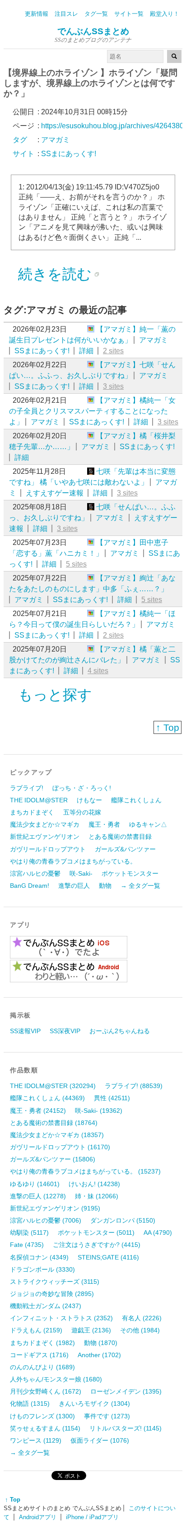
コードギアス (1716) (39, 1355)
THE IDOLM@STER (39, 800)
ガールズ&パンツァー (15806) (52, 1159)
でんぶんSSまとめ (93, 31)
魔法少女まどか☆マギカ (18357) (57, 1134)
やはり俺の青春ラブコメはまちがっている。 (73, 861)
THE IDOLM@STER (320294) (53, 1085)
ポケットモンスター (130, 873)
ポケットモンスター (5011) (96, 1232)
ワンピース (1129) (35, 1440)
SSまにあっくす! (42, 351)
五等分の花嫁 (82, 812)
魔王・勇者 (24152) (38, 1110)
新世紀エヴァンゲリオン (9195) (55, 1208)
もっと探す (55, 695)
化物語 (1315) (30, 1403)
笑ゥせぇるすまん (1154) (45, 1428)
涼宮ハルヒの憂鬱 (35, 873)
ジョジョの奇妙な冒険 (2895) (52, 1293)
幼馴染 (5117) (29, 1232)
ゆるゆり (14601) (35, 1184)
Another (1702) (99, 1355)
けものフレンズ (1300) (42, 1416)
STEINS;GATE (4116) (108, 1257)
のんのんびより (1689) (42, 1367)
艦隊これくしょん (136, 800)
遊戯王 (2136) (91, 1330)
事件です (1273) (107, 1416)
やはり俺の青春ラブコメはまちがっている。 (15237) (85, 1171)
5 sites (76, 564)
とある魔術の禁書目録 (120, 836)
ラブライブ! (26, 788)
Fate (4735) (27, 1244)
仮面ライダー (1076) (99, 1440)
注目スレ (66, 13)
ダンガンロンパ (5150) (122, 1220)
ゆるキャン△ (148, 824)
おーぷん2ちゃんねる (119, 1031)
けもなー (89, 800)
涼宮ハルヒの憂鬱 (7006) (45, 1220)
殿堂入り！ (164, 13)
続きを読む (55, 274)
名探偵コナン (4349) (39, 1257)
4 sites (98, 671)
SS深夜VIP (65, 1031)
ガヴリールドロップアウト (48, 849)
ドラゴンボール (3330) (42, 1269)
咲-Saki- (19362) (98, 1110)
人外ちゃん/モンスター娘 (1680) (56, 1379)
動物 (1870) (100, 1342)
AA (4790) (158, 1232)
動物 (105, 885)
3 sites (113, 386)
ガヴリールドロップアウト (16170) (60, 1147)
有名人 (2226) (142, 1318)
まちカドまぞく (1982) (42, 1342)
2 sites (113, 351)
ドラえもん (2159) (36, 1330)
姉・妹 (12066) (96, 1196)
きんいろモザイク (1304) (94, 1403)
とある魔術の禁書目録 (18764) (54, 1122)
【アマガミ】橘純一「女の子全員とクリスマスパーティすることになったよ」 (92, 411)
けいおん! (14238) (94, 1184)
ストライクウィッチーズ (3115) (54, 1281)
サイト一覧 (129, 13)
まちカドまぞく (32, 812)
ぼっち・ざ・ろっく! (81, 788)
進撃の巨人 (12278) (38, 1196)
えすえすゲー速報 (55, 493)
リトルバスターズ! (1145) (125, 1428)
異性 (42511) (112, 1098)
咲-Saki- (81, 873)
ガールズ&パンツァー (125, 849)
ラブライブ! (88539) (134, 1085)
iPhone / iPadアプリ (92, 1517)
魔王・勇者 (104, 824)
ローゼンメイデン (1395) (126, 1391)
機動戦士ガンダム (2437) (45, 1305)
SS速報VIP (25, 1031)
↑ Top (167, 727)
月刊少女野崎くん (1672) (45, 1391)
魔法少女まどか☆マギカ (44, 824)
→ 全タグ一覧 (140, 885)
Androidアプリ (37, 1517)
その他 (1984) (140, 1330)
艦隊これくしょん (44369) (47, 1098)
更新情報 (36, 13)
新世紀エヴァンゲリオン (44, 836)
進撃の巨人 (74, 885)
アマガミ (153, 340)
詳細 (86, 351)
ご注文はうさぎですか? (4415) (96, 1244)
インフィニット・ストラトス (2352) (61, 1318)
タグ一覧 (96, 13)
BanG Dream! (29, 885)
